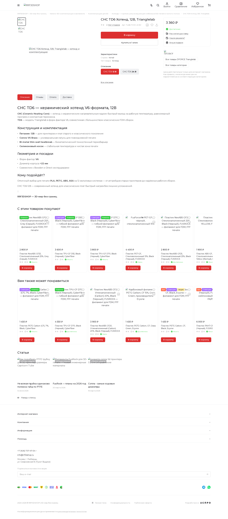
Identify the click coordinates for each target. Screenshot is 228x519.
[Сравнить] (147, 25)
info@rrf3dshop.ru (25, 455)
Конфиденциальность (120, 503)
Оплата (52, 97)
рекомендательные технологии (72, 511)
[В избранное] (152, 25)
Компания (23, 422)
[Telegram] (203, 487)
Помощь (22, 439)
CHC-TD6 (109, 71)
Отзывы (39, 97)
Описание (25, 97)
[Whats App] (209, 487)
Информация (24, 430)
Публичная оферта (143, 503)
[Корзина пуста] (209, 5)
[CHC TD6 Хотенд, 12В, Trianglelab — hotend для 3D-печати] (62, 50)
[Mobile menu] (18, 5)
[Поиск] (158, 5)
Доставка (67, 97)
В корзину (129, 35)
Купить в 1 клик (129, 42)
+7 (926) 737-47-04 (26, 451)
